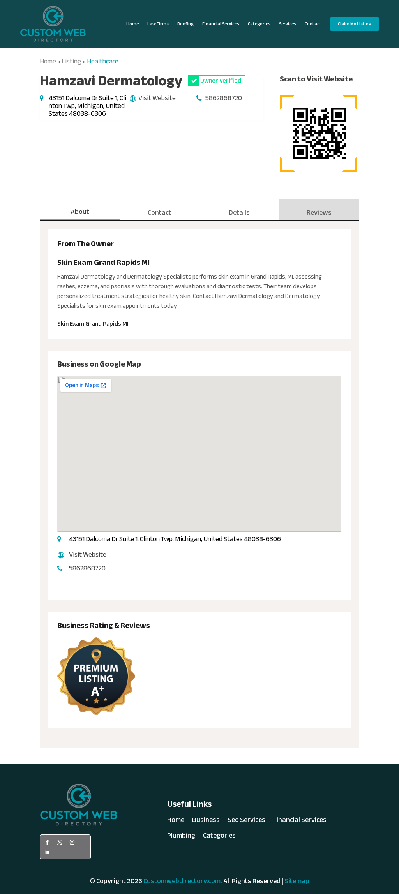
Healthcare (102, 61)
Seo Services (246, 821)
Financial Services (220, 23)
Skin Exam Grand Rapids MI (93, 324)
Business (206, 821)
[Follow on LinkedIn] (47, 852)
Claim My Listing (354, 23)
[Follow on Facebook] (47, 842)
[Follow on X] (59, 842)
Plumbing (181, 837)
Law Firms (158, 23)
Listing (71, 61)
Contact (313, 23)
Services (287, 23)
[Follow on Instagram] (72, 842)
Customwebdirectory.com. (182, 881)
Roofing (185, 23)
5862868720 (223, 98)
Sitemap (296, 881)
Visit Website (157, 98)
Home (132, 23)
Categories (259, 23)
